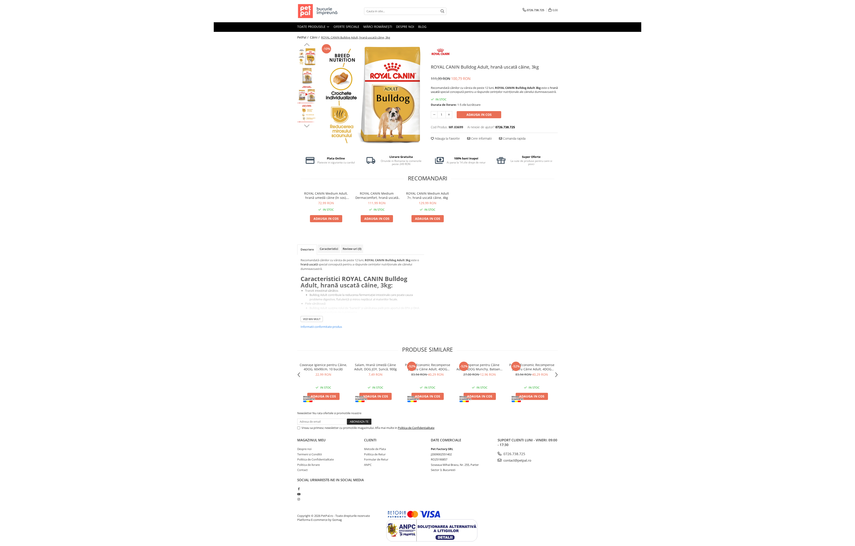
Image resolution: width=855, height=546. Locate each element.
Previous (306, 45)
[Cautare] (442, 11)
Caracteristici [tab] (329, 249)
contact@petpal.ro (517, 460)
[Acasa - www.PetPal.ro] (319, 11)
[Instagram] (298, 499)
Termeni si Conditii (309, 454)
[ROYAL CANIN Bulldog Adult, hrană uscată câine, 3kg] (371, 96)
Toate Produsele (311, 26)
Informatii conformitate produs (321, 327)
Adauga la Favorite (447, 138)
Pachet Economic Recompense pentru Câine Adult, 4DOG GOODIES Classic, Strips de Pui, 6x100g (532, 367)
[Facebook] (298, 489)
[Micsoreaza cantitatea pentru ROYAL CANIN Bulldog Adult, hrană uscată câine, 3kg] (434, 114)
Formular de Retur (376, 459)
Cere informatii (481, 138)
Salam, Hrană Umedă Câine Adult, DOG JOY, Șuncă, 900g (375, 367)
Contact (302, 470)
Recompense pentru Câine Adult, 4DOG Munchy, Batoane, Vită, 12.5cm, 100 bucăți (479, 367)
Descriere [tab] (307, 249)
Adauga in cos (479, 114)
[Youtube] (298, 494)
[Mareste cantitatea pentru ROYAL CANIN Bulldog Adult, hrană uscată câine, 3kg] (449, 114)
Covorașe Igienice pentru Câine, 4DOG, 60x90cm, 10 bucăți (323, 367)
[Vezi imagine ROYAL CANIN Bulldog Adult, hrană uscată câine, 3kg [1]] (306, 76)
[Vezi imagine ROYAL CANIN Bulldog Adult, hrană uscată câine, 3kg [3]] (306, 113)
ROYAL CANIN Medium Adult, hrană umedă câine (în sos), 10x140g (326, 195)
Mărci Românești (377, 26)
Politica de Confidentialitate (416, 428)
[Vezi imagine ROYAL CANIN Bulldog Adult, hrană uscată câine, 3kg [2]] (306, 95)
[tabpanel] (371, 96)
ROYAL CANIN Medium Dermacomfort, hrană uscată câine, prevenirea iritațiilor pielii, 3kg (376, 195)
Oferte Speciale (346, 26)
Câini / (315, 37)
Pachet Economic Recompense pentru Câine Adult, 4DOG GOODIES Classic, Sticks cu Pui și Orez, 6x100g (427, 367)
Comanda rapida (513, 138)
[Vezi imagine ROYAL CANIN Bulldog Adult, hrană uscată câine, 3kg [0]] (306, 57)
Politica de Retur (375, 454)
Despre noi (405, 26)
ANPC (368, 465)
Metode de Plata (375, 449)
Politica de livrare (308, 465)
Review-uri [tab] (352, 249)
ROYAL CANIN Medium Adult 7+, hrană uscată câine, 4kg (427, 195)
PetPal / (303, 37)
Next (306, 125)
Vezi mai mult (311, 319)
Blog (422, 26)
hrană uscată (309, 264)
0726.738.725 (514, 454)
